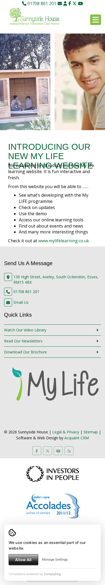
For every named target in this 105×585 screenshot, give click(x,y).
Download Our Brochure (25, 351)
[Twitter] (74, 3)
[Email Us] (60, 3)
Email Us (21, 302)
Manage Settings (55, 559)
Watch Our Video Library (25, 329)
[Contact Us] (65, 3)
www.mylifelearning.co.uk (63, 241)
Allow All (23, 559)
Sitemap (90, 431)
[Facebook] (69, 3)
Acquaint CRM (76, 437)
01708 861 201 (41, 3)
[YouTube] (80, 3)
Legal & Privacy (65, 431)
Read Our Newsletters (23, 340)
